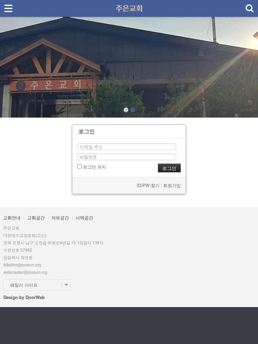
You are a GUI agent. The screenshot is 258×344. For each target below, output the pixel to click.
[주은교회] (129, 6)
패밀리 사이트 (24, 285)
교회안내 (11, 217)
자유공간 (60, 217)
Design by (24, 297)
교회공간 (36, 217)
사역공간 (84, 217)
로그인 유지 (94, 167)
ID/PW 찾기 (148, 185)
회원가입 (172, 185)
